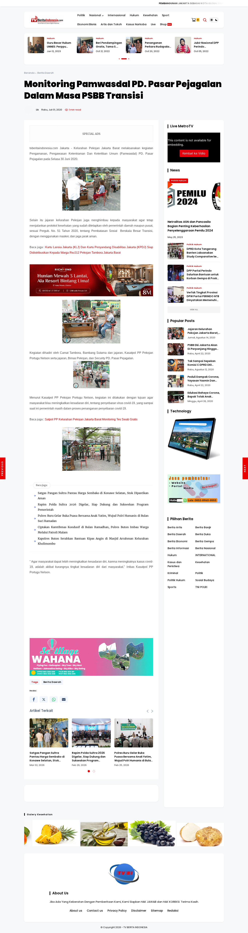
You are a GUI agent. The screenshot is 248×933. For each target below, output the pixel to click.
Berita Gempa (204, 541)
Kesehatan (150, 15)
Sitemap (157, 911)
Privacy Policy (117, 911)
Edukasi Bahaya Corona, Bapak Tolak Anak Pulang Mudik (204, 395)
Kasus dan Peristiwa (175, 564)
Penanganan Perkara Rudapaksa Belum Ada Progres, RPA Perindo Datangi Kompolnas (109, 45)
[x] (44, 699)
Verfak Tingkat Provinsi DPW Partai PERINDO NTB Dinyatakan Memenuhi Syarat (203, 296)
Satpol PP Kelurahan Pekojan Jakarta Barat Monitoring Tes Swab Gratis (91, 419)
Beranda (29, 73)
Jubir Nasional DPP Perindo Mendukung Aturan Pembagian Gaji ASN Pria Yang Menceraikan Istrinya (157, 45)
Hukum (134, 15)
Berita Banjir (203, 527)
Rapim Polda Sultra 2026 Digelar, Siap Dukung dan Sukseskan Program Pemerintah (88, 756)
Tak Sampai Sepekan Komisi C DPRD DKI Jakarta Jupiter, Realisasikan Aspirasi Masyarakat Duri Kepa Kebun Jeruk (202, 363)
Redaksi (172, 911)
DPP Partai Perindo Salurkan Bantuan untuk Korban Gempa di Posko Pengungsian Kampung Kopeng (203, 274)
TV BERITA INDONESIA (135, 927)
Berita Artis (175, 527)
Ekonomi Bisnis (86, 24)
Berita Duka (203, 534)
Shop (165, 24)
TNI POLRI (201, 587)
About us (76, 911)
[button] (119, 58)
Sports (172, 587)
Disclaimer (138, 911)
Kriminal (173, 573)
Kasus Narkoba (136, 24)
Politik (81, 15)
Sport (165, 15)
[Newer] (245, 468)
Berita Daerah (45, 73)
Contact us (95, 911)
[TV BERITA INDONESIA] (47, 19)
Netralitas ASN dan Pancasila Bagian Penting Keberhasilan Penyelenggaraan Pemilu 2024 (190, 226)
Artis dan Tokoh (111, 24)
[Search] (205, 19)
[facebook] (34, 699)
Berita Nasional (205, 548)
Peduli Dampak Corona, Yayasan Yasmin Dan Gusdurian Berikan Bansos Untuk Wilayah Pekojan (203, 379)
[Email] (64, 699)
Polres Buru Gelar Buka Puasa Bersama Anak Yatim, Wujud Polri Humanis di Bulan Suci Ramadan (133, 756)
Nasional (95, 15)
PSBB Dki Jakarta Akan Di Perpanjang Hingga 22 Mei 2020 (202, 347)
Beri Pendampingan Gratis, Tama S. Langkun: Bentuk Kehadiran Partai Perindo (60, 45)
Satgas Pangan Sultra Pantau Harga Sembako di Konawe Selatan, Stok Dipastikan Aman (47, 756)
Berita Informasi (178, 548)
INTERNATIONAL (205, 555)
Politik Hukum (178, 180)
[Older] (2, 468)
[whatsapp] (54, 699)
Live (153, 24)
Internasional (116, 15)
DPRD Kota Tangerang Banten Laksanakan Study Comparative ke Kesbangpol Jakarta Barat (202, 253)
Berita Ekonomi (177, 541)
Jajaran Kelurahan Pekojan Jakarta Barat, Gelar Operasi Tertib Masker (203, 331)
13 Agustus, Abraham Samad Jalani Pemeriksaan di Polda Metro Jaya (207, 45)
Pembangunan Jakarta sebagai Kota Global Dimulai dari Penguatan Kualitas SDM (143, 3)
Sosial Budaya (204, 580)
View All (194, 309)
